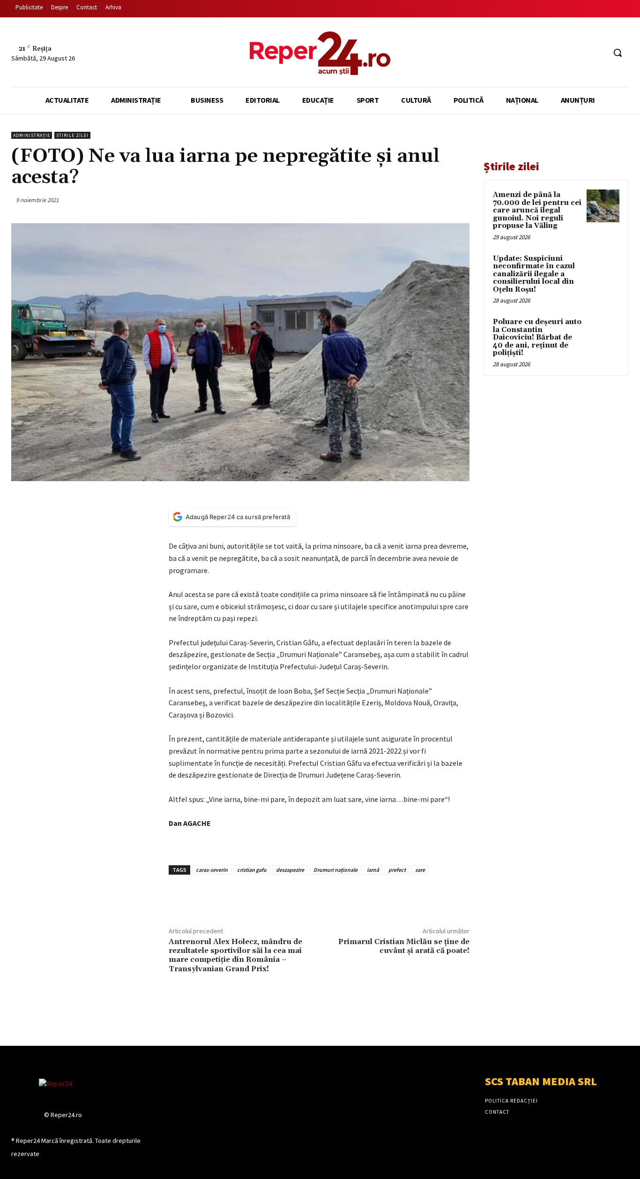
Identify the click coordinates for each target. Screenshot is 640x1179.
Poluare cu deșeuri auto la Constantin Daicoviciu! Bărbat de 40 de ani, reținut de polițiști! (537, 337)
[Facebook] (563, 52)
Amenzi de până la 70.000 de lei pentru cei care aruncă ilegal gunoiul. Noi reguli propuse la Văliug (537, 210)
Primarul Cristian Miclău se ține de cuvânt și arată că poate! (403, 946)
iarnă (373, 869)
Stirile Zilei (72, 135)
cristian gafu (252, 869)
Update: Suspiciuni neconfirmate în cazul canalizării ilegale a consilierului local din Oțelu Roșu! (534, 274)
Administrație (31, 135)
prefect (397, 869)
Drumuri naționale (335, 869)
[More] (459, 199)
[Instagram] (581, 52)
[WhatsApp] (416, 199)
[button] (617, 52)
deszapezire (290, 869)
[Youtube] (598, 52)
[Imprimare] (437, 199)
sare (420, 869)
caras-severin (212, 869)
